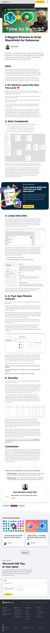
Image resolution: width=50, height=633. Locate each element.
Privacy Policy (7, 628)
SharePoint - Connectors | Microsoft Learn (15, 257)
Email (5, 580)
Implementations (18, 614)
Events (27, 618)
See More (25, 552)
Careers (38, 614)
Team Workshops (18, 612)
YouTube (27, 616)
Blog (26, 610)
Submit (8, 594)
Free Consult (40, 1)
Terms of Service (16, 628)
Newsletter (27, 614)
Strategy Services (18, 610)
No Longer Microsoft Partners (28, 628)
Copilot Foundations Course (7, 614)
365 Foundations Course (6, 611)
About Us (39, 610)
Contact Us (39, 616)
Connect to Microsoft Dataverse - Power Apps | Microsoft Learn (20, 259)
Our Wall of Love (41, 612)
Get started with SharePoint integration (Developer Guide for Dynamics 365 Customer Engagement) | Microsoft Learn (22, 440)
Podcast (27, 612)
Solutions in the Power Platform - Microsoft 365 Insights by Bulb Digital (19, 373)
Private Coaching (18, 616)
